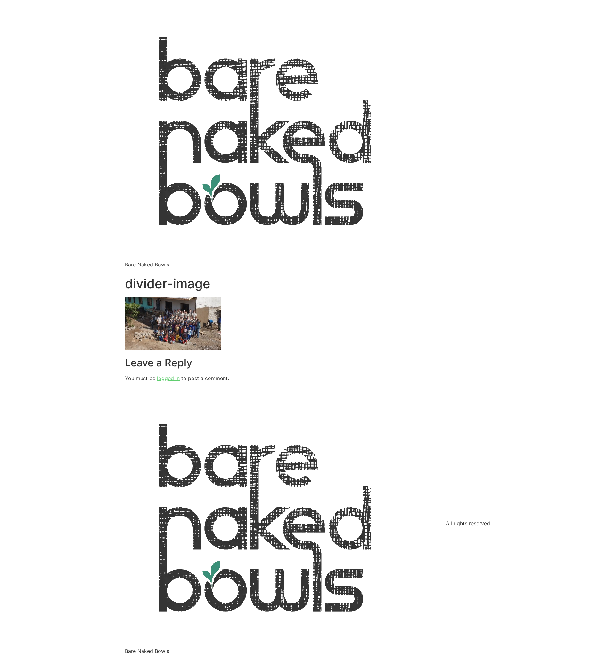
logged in (168, 378)
